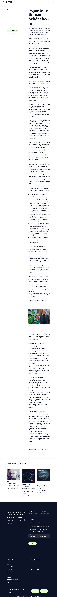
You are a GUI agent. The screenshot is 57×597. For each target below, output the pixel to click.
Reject (45, 591)
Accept (36, 591)
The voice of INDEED (36, 562)
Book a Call (10, 571)
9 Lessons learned (36, 302)
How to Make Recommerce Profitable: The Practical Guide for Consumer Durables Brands (28, 490)
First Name (32, 511)
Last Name (44, 511)
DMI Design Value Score (42, 438)
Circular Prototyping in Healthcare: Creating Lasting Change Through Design (43, 487)
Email (32, 519)
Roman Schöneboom (34, 47)
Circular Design (12, 30)
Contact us (10, 559)
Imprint (9, 564)
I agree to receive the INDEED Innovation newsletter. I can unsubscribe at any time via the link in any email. (40, 529)
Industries (9, 569)
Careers (9, 562)
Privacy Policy (10, 566)
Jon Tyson (39, 449)
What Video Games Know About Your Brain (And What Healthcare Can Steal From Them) (13, 486)
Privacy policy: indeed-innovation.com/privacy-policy (37, 535)
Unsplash (46, 449)
